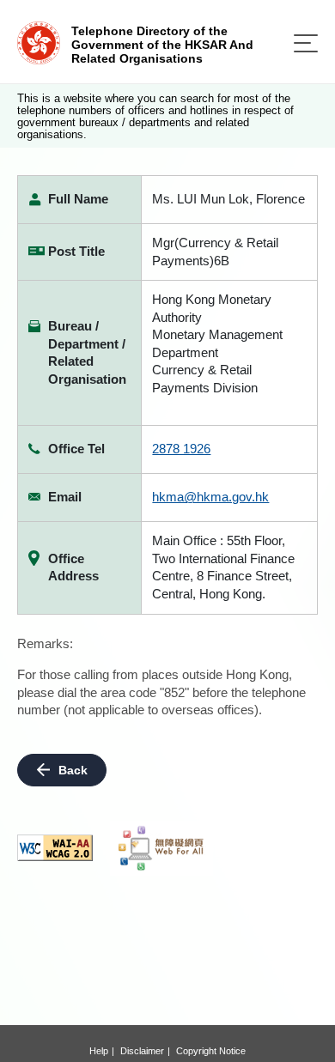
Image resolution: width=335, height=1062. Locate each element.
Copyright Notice (211, 1051)
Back (73, 770)
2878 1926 (181, 448)
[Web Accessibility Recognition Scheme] (161, 848)
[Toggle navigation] (306, 43)
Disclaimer (142, 1051)
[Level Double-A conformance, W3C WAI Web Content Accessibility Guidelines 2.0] (55, 847)
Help (98, 1051)
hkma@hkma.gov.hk (210, 496)
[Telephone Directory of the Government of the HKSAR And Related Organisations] (38, 41)
